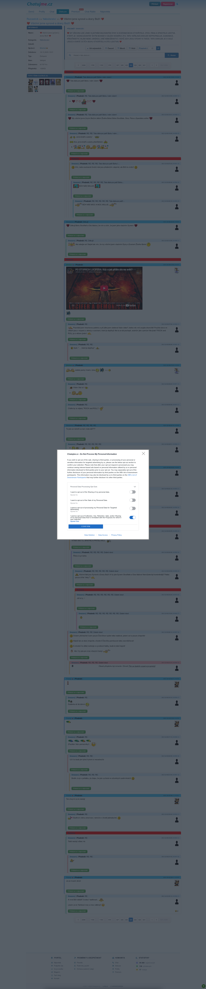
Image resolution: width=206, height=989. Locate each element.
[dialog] (103, 495)
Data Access (103, 535)
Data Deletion (89, 535)
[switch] (132, 492)
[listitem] (103, 486)
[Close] (144, 454)
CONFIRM (85, 526)
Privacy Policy (116, 535)
